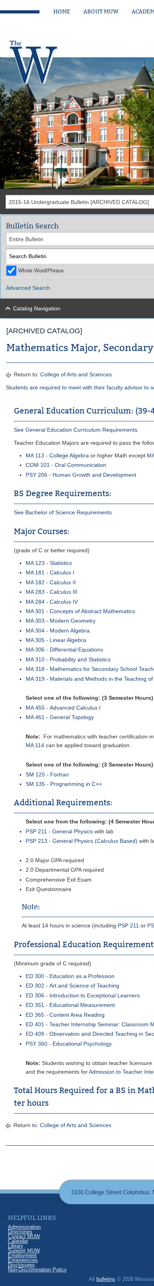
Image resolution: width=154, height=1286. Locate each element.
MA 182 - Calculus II (51, 582)
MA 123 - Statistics (49, 563)
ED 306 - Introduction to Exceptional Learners (83, 995)
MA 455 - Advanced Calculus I (63, 707)
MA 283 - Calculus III (51, 592)
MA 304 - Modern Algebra (58, 630)
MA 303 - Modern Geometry (61, 621)
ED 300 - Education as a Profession (70, 976)
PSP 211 (128, 925)
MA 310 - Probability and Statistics (68, 659)
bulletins (105, 1279)
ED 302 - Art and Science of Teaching (72, 985)
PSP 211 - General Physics (59, 831)
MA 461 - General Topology (60, 717)
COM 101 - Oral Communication (66, 465)
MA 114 (35, 745)
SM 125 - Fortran (47, 774)
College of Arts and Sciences (76, 374)
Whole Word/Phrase (41, 271)
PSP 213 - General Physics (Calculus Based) (81, 841)
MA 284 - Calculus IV (52, 602)
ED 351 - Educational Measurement (70, 1005)
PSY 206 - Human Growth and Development (81, 475)
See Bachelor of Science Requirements (63, 512)
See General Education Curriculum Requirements (75, 430)
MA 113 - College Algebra (57, 455)
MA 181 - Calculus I (50, 572)
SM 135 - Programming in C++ (64, 784)
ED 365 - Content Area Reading (65, 1015)
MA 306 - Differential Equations (64, 649)
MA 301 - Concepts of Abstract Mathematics (80, 611)
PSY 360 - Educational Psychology (69, 1044)
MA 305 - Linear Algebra (56, 640)
